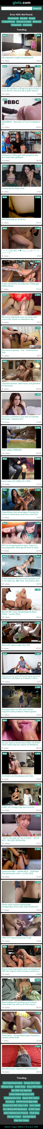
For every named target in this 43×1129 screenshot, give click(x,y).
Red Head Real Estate (12, 1083)
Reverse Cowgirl (24, 21)
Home (7, 1127)
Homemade (13, 18)
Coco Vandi (35, 1105)
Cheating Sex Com (12, 1098)
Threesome (16, 25)
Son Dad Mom (29, 1116)
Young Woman (8, 21)
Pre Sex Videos (14, 1116)
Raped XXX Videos (31, 1098)
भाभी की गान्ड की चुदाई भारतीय (26, 1101)
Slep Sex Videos (21, 1120)
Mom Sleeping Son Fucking (16, 1113)
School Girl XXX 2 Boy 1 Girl (15, 1105)
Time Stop (34, 1113)
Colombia (27, 25)
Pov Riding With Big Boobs (15, 1109)
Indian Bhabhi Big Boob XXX (22, 1094)
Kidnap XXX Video (32, 1083)
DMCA (21, 1127)
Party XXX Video (34, 1087)
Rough (32, 18)
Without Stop (7, 1087)
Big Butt (23, 18)
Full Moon (10, 1101)
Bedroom (37, 21)
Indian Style (20, 1087)
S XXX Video (34, 1109)
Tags (14, 1127)
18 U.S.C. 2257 (31, 1127)
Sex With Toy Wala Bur (21, 1090)
